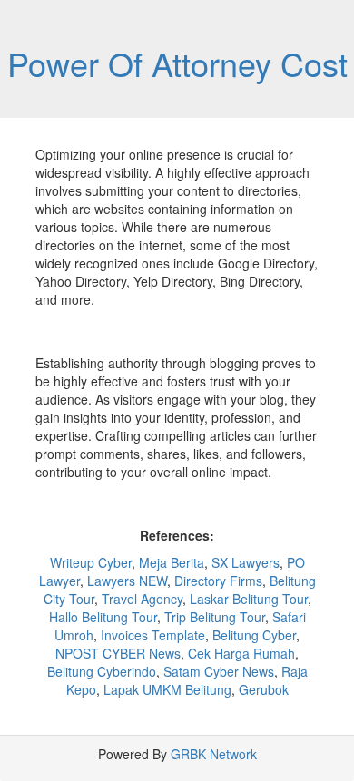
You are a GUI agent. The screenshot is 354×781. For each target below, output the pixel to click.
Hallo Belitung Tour (103, 617)
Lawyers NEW (127, 580)
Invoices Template (153, 635)
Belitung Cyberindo (101, 671)
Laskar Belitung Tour (249, 599)
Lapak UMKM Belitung (167, 689)
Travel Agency (142, 599)
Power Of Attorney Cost (177, 63)
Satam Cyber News (218, 671)
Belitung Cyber (254, 635)
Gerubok (264, 689)
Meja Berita (171, 562)
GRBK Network (214, 754)
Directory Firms (218, 580)
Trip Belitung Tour (214, 617)
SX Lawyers (245, 562)
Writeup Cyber (91, 562)
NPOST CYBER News (118, 653)
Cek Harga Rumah (241, 653)
